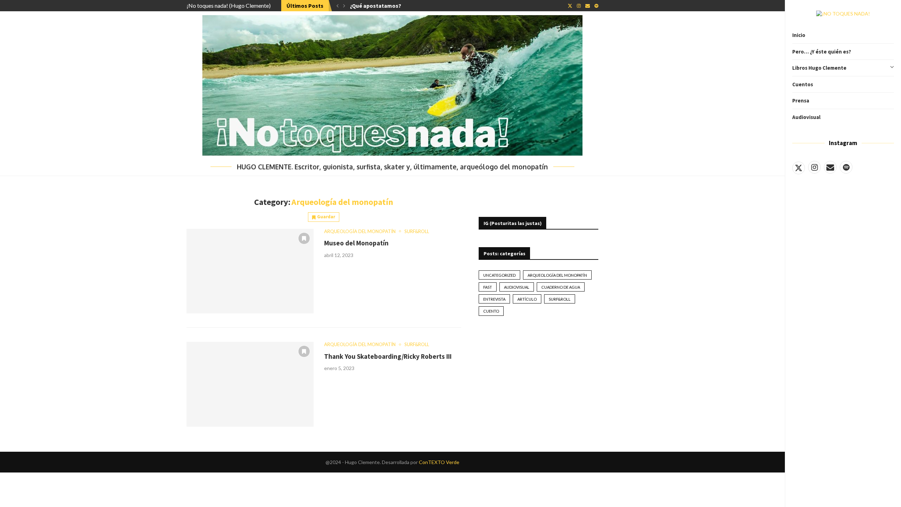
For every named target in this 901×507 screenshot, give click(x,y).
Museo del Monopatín (356, 243)
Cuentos (802, 84)
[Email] (830, 167)
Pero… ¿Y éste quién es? (821, 51)
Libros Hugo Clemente (819, 67)
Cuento (491, 311)
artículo (527, 299)
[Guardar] (304, 238)
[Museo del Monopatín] (250, 271)
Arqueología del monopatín (557, 275)
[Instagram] (814, 167)
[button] (337, 5)
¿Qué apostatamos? (375, 5)
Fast (487, 287)
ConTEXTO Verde (439, 462)
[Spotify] (846, 167)
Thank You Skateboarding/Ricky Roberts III (388, 356)
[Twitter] (798, 167)
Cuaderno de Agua (560, 287)
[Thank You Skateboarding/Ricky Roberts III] (250, 384)
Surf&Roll (560, 299)
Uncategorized (499, 275)
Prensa (800, 100)
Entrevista (494, 299)
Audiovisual (806, 117)
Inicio (798, 35)
